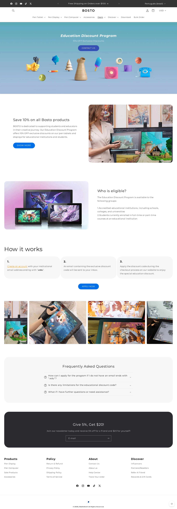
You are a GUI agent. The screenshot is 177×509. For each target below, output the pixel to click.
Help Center (94, 472)
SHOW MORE (24, 145)
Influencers (136, 464)
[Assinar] (108, 438)
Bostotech (83, 507)
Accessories (9, 477)
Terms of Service (54, 477)
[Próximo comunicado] (119, 3)
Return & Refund (54, 464)
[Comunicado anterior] (58, 3)
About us (93, 468)
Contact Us (94, 464)
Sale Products (10, 472)
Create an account (17, 266)
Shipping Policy (53, 472)
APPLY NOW (88, 286)
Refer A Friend (138, 472)
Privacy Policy (53, 468)
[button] (13, 10)
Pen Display (10, 464)
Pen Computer (11, 468)
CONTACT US (88, 48)
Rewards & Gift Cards (141, 477)
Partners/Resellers (140, 468)
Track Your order (97, 477)
